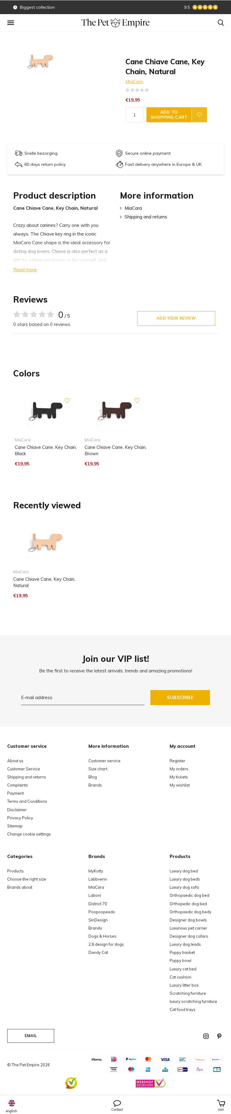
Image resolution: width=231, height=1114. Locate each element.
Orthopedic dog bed (188, 903)
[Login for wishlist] (199, 114)
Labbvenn (97, 879)
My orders (179, 768)
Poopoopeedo (101, 911)
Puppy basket (182, 952)
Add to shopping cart (169, 114)
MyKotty (95, 871)
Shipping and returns (146, 217)
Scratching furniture (188, 993)
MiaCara (134, 81)
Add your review (176, 318)
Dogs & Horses (102, 936)
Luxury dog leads (185, 944)
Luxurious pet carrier (188, 928)
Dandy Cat (98, 952)
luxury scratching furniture (193, 1001)
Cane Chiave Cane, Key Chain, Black (46, 450)
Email (31, 1035)
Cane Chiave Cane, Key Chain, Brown (115, 450)
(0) (152, 90)
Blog (92, 777)
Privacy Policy (20, 817)
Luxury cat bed (183, 968)
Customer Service (23, 768)
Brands (95, 785)
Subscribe (180, 697)
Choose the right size (26, 879)
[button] (11, 23)
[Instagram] (206, 1036)
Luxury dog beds (185, 879)
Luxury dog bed (184, 871)
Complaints (17, 785)
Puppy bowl (180, 960)
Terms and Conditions (27, 801)
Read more (25, 269)
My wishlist (180, 785)
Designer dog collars (189, 936)
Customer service (104, 760)
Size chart (97, 768)
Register (177, 760)
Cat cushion (180, 977)
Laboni (94, 895)
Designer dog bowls (188, 920)
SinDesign (98, 920)
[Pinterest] (219, 1036)
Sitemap (15, 825)
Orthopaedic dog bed (189, 895)
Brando (95, 928)
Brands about (19, 887)
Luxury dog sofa (184, 887)
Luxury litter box (184, 985)
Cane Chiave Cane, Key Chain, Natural (44, 582)
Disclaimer (17, 809)
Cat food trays (183, 1009)
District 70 (97, 903)
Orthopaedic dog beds (190, 911)
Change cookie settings (29, 834)
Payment (15, 793)
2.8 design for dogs (106, 944)
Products (15, 871)
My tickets (179, 777)
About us (15, 760)
